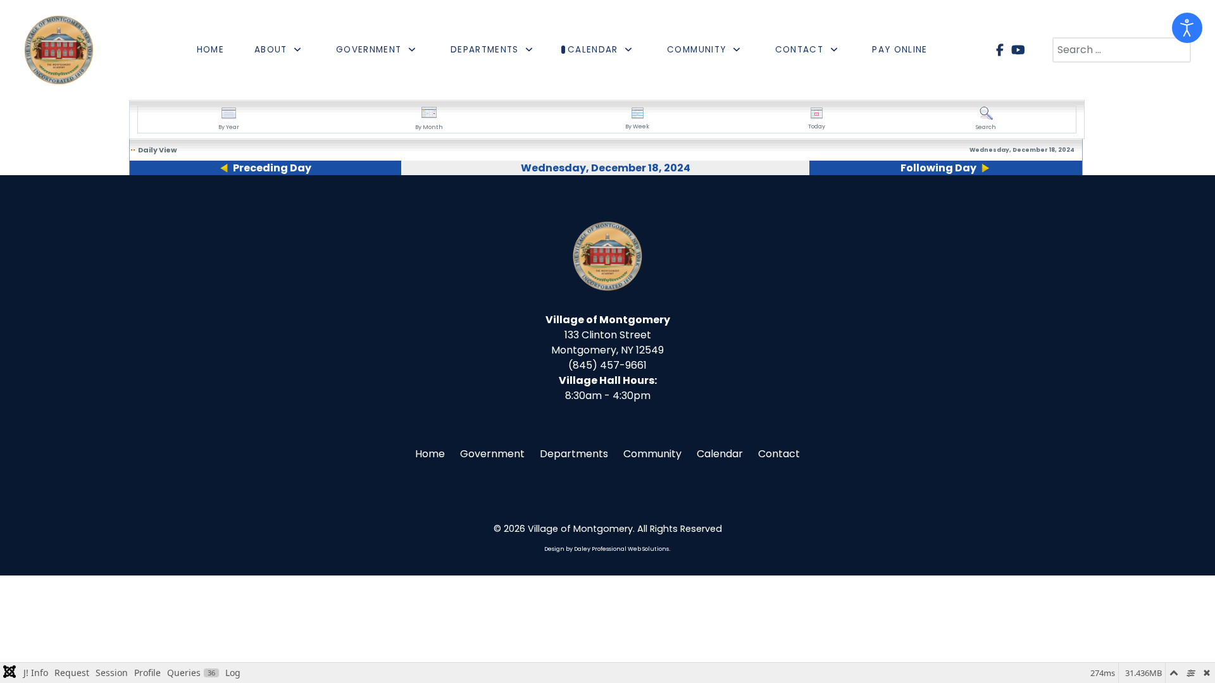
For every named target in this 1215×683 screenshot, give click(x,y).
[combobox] (1121, 50)
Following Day (938, 168)
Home (430, 453)
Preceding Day (272, 168)
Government (492, 453)
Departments (574, 453)
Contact (779, 453)
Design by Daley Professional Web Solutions (606, 549)
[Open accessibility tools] (1187, 28)
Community (652, 453)
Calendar (720, 453)
